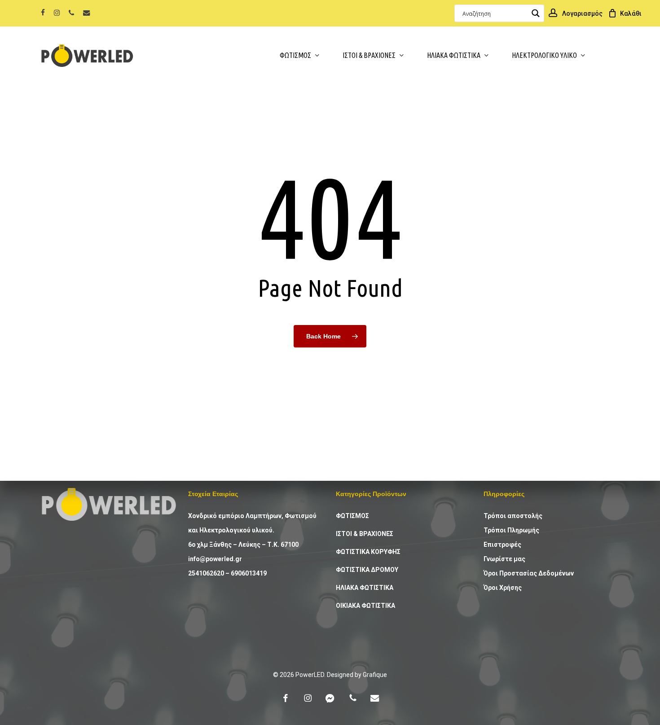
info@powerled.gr (215, 558)
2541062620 (206, 573)
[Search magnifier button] (535, 13)
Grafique (375, 674)
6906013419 (249, 573)
